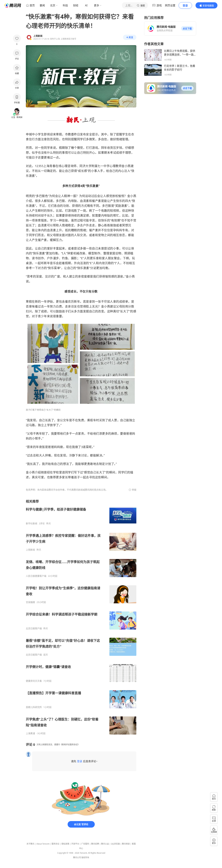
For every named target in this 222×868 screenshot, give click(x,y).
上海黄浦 (30, 733)
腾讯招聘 (95, 843)
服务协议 (55, 843)
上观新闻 (30, 550)
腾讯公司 (77, 857)
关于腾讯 (30, 843)
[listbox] (81, 617)
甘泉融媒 (30, 602)
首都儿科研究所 (34, 707)
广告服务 (85, 843)
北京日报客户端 (34, 628)
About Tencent (42, 843)
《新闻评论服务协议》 (69, 744)
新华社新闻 (31, 523)
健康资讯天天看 (34, 681)
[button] (187, 28)
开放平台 (75, 843)
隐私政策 (65, 843)
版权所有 (85, 857)
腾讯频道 (126, 843)
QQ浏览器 (115, 843)
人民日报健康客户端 (36, 576)
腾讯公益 (105, 843)
